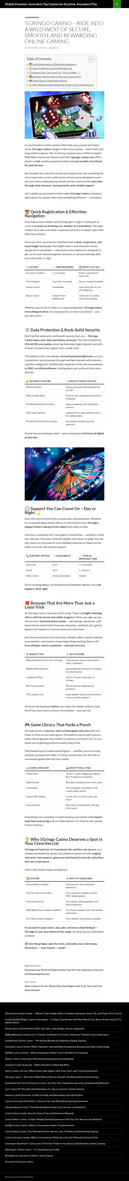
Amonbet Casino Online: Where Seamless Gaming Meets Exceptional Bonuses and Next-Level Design (57, 1046)
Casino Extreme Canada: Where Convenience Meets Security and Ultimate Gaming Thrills (51, 1137)
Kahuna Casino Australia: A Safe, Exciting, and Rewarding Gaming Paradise (44, 1095)
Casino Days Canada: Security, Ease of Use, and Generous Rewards (39, 1113)
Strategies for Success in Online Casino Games (29, 1155)
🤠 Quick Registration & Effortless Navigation (53, 64)
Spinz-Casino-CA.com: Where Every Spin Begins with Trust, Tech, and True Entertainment (63, 986)
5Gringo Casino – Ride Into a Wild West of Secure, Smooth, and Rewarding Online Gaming (51, 1076)
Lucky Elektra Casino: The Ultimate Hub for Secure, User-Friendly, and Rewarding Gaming (51, 1131)
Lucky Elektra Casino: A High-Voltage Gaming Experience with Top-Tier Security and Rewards (53, 1119)
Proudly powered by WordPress (19, 1177)
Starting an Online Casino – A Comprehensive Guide (32, 1149)
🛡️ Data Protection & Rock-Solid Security (50, 68)
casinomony (32, 17)
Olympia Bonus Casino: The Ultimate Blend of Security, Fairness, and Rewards (45, 1107)
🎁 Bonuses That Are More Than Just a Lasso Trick (55, 76)
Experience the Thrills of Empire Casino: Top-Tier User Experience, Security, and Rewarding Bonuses (64, 970)
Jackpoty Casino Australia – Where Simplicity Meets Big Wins (37, 1064)
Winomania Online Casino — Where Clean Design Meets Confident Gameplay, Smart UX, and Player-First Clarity (63, 1013)
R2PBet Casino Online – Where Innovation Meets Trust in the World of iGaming (46, 1052)
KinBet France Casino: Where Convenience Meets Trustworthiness (39, 1125)
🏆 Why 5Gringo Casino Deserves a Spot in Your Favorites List (61, 84)
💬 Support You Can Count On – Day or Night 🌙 (54, 72)
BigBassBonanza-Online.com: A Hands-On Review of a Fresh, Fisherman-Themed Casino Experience (57, 1034)
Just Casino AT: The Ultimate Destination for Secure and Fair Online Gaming (44, 1089)
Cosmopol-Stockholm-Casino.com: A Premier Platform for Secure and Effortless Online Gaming (55, 1143)
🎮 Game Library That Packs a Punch (48, 80)
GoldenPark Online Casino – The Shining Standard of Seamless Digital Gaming (45, 1040)
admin (55, 48)
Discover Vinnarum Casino (19, 1161)
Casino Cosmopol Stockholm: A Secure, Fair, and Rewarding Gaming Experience (46, 1101)
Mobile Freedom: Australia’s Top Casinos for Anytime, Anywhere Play (51, 4)
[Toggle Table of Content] (90, 59)
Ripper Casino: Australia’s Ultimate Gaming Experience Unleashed (39, 1058)
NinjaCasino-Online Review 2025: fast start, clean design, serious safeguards (44, 1028)
